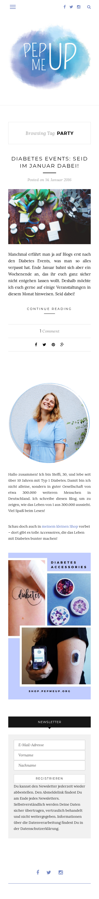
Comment (49, 331)
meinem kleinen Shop (60, 526)
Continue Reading (49, 309)
